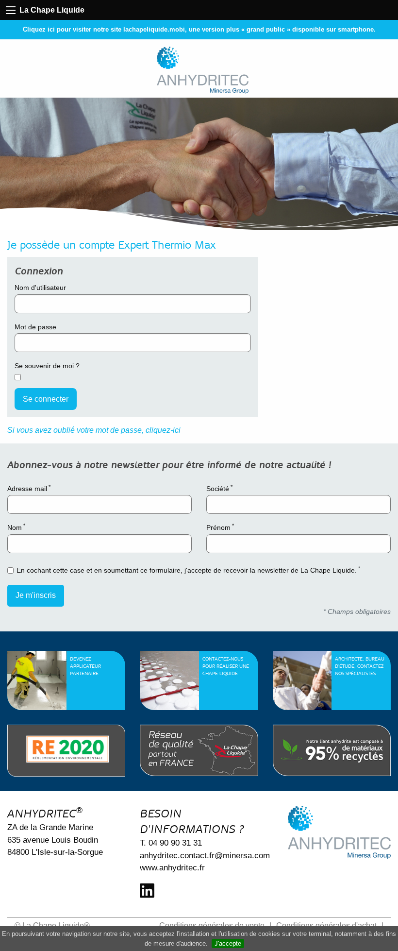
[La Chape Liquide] (203, 70)
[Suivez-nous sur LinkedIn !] (147, 891)
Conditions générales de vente (212, 925)
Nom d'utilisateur (40, 287)
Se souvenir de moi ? (47, 366)
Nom (16, 527)
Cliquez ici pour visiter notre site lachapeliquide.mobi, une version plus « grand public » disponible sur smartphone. (199, 29)
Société (219, 488)
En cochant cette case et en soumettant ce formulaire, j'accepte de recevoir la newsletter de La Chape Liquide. (188, 570)
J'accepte (228, 943)
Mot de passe (35, 327)
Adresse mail (28, 488)
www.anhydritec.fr (172, 867)
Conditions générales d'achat (326, 925)
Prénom (220, 527)
